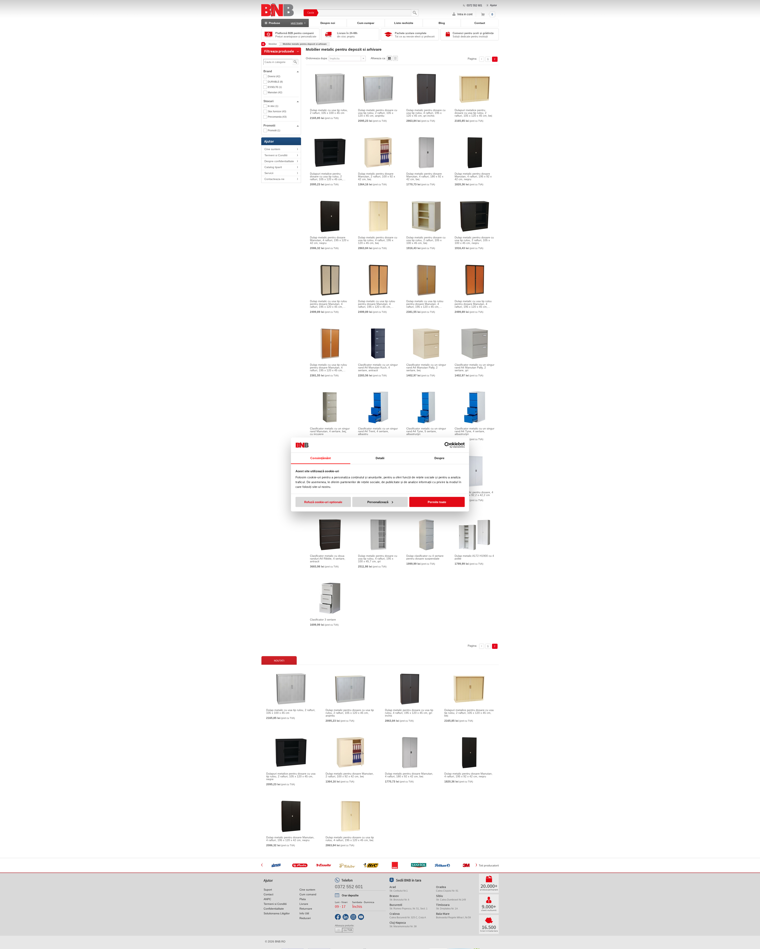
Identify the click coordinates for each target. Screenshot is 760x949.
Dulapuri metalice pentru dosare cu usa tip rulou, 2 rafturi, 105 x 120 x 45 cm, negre (326, 176)
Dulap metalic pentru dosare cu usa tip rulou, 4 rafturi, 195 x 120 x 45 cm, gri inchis (426, 113)
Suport (268, 889)
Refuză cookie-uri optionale (323, 502)
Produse (285, 23)
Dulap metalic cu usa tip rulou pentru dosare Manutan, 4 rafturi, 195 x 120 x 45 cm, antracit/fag (376, 304)
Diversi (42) (274, 76)
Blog (442, 23)
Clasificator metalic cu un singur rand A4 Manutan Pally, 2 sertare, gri (474, 367)
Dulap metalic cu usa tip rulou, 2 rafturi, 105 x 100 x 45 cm (329, 111)
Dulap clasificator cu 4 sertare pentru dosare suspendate (425, 557)
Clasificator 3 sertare (323, 619)
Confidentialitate (274, 908)
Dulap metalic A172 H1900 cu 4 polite (474, 557)
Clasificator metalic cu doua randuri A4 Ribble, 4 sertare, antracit (327, 558)
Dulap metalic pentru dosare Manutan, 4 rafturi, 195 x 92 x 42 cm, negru (473, 176)
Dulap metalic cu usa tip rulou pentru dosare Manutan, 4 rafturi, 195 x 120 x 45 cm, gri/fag (424, 304)
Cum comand (307, 894)
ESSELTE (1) (275, 87)
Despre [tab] (439, 458)
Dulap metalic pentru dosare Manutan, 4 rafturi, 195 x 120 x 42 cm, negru (329, 240)
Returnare (305, 908)
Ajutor (493, 5)
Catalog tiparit (273, 167)
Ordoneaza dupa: (317, 58)
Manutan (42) (275, 92)
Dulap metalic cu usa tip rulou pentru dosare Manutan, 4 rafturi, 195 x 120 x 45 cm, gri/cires (328, 367)
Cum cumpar (365, 23)
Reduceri (305, 918)
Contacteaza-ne (274, 179)
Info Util (304, 913)
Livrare (303, 903)
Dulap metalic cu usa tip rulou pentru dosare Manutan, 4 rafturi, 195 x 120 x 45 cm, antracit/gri (328, 304)
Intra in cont (464, 14)
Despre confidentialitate (279, 161)
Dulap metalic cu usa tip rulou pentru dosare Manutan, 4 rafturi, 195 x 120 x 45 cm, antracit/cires (473, 304)
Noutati (279, 660)
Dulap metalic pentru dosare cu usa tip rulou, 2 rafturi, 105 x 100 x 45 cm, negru (474, 240)
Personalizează (377, 502)
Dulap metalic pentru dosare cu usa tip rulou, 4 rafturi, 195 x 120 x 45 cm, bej (377, 240)
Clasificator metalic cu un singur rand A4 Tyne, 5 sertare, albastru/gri (426, 431)
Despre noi (327, 23)
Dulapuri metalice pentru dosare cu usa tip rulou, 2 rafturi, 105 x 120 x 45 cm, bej (473, 113)
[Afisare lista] (395, 59)
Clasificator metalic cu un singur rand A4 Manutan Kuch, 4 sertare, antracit (378, 367)
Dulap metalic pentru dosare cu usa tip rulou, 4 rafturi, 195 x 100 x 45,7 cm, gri (377, 558)
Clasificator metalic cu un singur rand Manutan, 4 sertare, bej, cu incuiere (330, 431)
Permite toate (437, 502)
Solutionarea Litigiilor (277, 913)
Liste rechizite (403, 23)
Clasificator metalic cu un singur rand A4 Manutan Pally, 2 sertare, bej (426, 367)
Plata (302, 899)
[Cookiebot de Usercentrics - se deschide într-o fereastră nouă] (447, 445)
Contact (479, 23)
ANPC (267, 899)
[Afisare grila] (389, 59)
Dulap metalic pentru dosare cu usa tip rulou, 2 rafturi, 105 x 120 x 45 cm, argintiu (377, 113)
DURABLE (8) (275, 81)
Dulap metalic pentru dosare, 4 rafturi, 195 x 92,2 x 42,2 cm (474, 493)
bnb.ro (280, 941)
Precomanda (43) (277, 116)
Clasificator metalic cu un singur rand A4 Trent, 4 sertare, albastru (378, 431)
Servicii (268, 173)
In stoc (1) (273, 106)
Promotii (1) (274, 130)
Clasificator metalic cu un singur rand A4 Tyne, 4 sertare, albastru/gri (474, 431)
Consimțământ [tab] (320, 458)
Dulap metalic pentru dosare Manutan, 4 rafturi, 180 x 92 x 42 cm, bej (424, 176)
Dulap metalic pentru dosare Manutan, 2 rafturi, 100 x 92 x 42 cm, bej (376, 176)
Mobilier (273, 44)
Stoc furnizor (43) (277, 111)
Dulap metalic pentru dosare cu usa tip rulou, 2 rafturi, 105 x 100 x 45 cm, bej (426, 240)
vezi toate (297, 23)
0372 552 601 (474, 5)
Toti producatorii (489, 865)
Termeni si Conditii (275, 155)
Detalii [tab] (380, 458)
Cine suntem (272, 149)
